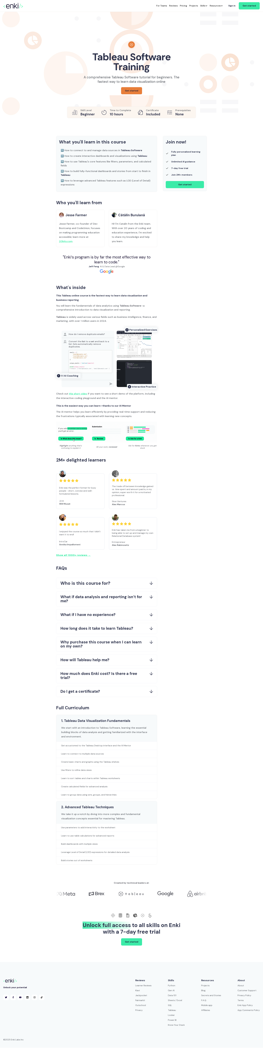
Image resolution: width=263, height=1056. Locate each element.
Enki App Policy (245, 1005)
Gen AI (171, 990)
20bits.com (65, 241)
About (241, 985)
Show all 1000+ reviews (73, 555)
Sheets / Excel (175, 1000)
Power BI (172, 1020)
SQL (170, 1005)
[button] (204, 6)
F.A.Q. (204, 1000)
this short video (78, 393)
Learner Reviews (143, 985)
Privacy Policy (244, 995)
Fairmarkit (140, 1000)
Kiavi (137, 990)
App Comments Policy (249, 1010)
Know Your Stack (176, 1025)
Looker (171, 1015)
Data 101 (172, 995)
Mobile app (206, 1005)
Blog (203, 990)
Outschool (140, 1005)
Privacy (139, 1010)
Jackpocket (141, 995)
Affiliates (205, 1010)
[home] (13, 5)
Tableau (172, 1010)
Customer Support (247, 990)
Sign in (231, 5)
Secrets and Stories (211, 995)
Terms (241, 1000)
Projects (205, 985)
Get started (249, 5)
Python (171, 985)
